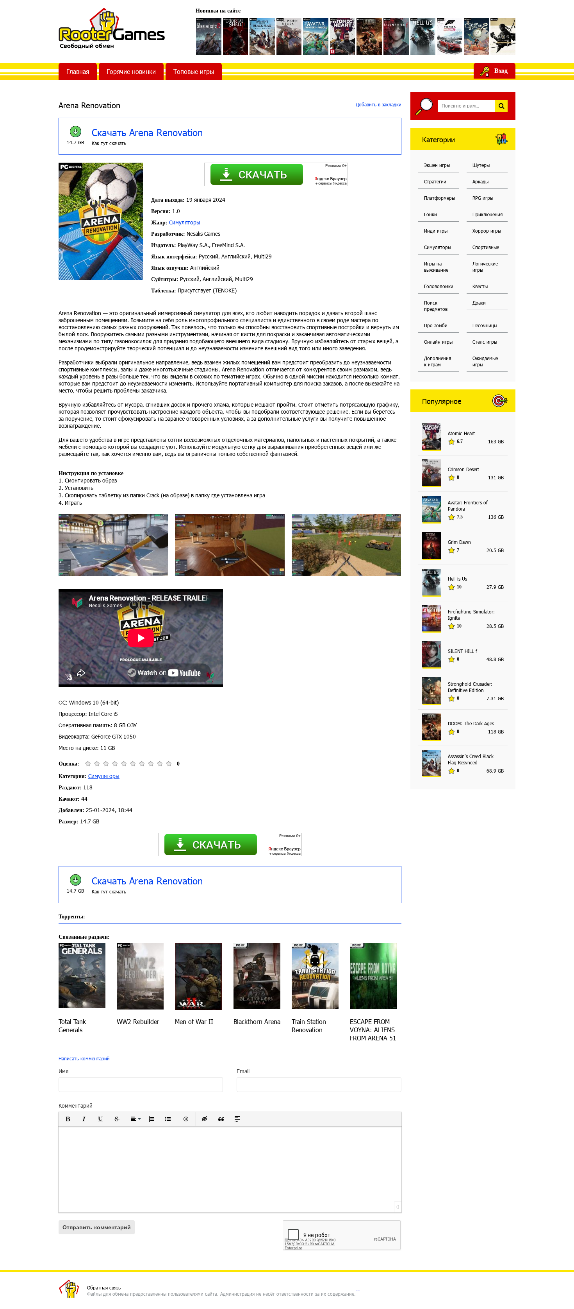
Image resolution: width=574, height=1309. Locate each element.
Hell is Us (457, 579)
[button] (67, 1119)
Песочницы (484, 325)
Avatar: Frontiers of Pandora (468, 505)
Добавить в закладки (377, 104)
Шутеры (481, 165)
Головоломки (438, 286)
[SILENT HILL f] (396, 36)
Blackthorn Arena (257, 1021)
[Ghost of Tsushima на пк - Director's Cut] (503, 36)
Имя (63, 1071)
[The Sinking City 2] (208, 36)
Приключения (487, 214)
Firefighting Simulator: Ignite (471, 614)
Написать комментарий (84, 1058)
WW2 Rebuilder (138, 1021)
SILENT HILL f (462, 651)
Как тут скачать (109, 143)
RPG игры (482, 198)
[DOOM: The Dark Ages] (369, 36)
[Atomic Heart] (342, 36)
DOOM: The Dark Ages (471, 723)
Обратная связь (104, 1287)
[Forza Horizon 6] (449, 36)
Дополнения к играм (437, 361)
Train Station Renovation (309, 1025)
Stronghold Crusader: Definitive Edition (470, 687)
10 (168, 763)
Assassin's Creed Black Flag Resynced (471, 759)
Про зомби (435, 325)
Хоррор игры (486, 231)
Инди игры (435, 231)
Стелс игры (484, 342)
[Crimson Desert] (289, 36)
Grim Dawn (459, 542)
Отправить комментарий (96, 1227)
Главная (77, 71)
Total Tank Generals (72, 1025)
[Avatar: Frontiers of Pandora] (315, 36)
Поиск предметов (435, 305)
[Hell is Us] (423, 36)
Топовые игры (193, 71)
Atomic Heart (461, 433)
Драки (479, 302)
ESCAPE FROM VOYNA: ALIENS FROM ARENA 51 (373, 1029)
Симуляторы (184, 222)
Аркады (480, 181)
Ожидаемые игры (485, 361)
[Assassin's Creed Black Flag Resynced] (262, 36)
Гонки (430, 214)
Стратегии (435, 181)
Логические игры (485, 266)
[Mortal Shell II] (235, 36)
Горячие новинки (131, 71)
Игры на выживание (436, 266)
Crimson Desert (463, 469)
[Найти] (501, 106)
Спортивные (485, 247)
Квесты (480, 286)
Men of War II (194, 1021)
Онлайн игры (438, 342)
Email (243, 1071)
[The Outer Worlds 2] (476, 36)
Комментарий (76, 1105)
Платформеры (439, 198)
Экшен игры (437, 165)
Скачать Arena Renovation (147, 132)
